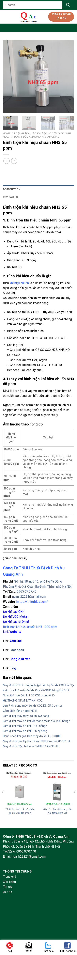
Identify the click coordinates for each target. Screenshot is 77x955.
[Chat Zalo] (68, 935)
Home (6, 133)
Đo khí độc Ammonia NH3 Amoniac (36, 136)
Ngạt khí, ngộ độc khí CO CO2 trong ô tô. (29, 695)
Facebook (16, 650)
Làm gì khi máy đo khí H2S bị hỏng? (26, 731)
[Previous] (9, 76)
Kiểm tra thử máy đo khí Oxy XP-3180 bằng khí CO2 (36, 690)
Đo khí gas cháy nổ (16, 622)
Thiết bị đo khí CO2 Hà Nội (57, 685)
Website (15, 632)
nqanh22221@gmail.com (29, 596)
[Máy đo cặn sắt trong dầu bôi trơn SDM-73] (57, 788)
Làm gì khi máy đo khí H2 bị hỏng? (25, 726)
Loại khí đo (21, 133)
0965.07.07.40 (26, 591)
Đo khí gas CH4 (13, 612)
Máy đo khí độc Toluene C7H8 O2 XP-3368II (31, 746)
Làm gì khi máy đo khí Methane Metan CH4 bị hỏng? (36, 721)
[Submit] (68, 5)
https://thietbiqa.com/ (32, 602)
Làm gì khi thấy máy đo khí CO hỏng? (26, 716)
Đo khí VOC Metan (15, 616)
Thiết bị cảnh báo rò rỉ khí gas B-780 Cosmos (19, 811)
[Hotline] (68, 926)
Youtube (15, 641)
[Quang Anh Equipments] (28, 17)
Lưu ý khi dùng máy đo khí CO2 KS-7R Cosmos (33, 705)
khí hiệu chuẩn (19, 283)
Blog (12, 668)
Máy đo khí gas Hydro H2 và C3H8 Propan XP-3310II (36, 741)
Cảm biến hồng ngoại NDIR (20, 711)
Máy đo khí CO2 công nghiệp (21, 685)
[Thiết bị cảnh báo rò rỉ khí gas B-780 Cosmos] (20, 788)
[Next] (67, 76)
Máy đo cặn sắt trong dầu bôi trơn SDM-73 (57, 811)
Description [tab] (11, 189)
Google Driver (19, 659)
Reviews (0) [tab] (10, 197)
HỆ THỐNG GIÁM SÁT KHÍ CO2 (22, 700)
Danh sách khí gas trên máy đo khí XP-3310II (31, 736)
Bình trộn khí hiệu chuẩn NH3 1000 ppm (30, 627)
